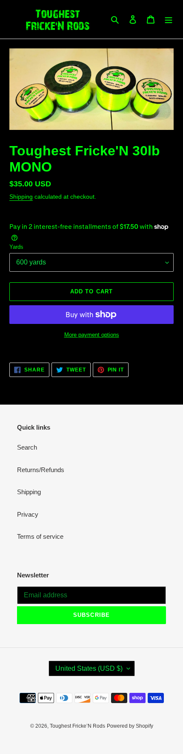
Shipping (21, 196)
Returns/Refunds (40, 469)
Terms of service (40, 536)
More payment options (91, 335)
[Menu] (168, 19)
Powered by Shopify (130, 726)
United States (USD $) (89, 668)
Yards (16, 247)
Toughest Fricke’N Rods (77, 726)
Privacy (27, 514)
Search (27, 447)
